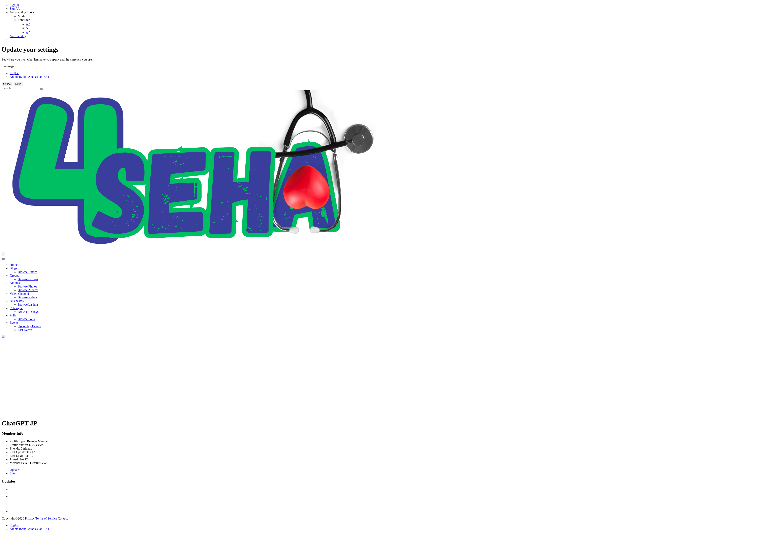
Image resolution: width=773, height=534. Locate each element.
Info (12, 473)
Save (18, 83)
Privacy (30, 518)
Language (8, 66)
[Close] (3, 259)
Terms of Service (46, 518)
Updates (15, 469)
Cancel (7, 83)
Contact (63, 518)
